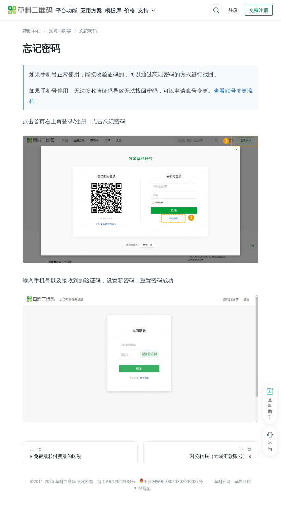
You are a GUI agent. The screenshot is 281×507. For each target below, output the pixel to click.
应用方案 (89, 10)
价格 (125, 10)
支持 (138, 10)
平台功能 (66, 10)
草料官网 (222, 481)
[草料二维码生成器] (30, 10)
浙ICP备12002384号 (116, 481)
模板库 (110, 10)
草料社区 (243, 481)
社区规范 (142, 488)
